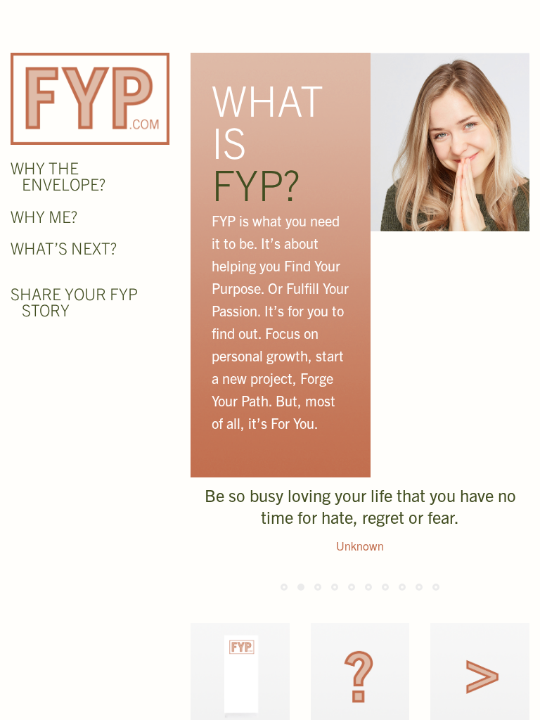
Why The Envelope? (58, 176)
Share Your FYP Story (74, 301)
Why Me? (44, 216)
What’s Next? (64, 248)
